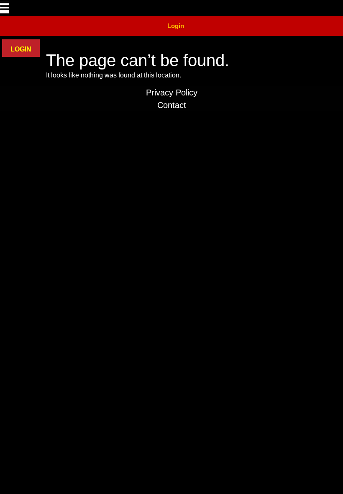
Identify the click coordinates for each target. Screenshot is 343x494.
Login (175, 25)
